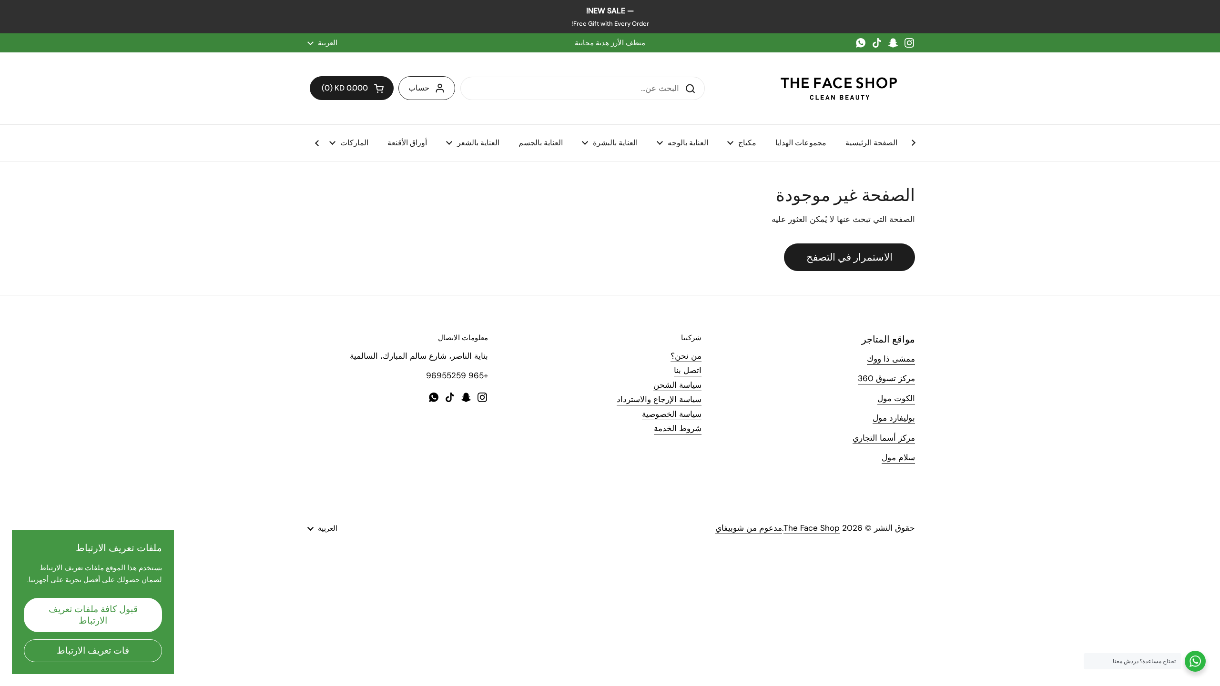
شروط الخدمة (678, 428)
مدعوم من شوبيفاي (748, 528)
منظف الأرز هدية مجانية (610, 43)
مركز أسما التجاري (884, 438)
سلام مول (898, 457)
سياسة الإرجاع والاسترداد (659, 399)
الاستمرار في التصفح (849, 257)
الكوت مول (896, 398)
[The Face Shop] (838, 88)
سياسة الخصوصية (672, 414)
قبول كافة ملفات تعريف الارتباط (93, 614)
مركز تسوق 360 (886, 378)
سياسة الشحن (677, 385)
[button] (352, 88)
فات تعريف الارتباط (93, 650)
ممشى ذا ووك (891, 358)
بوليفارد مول (894, 418)
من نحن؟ (686, 356)
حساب (418, 88)
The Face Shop (811, 528)
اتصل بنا (688, 370)
